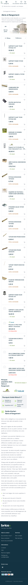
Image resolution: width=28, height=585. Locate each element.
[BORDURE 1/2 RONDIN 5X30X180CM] (14, 134)
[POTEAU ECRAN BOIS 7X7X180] (14, 224)
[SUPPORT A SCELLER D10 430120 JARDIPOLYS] (14, 312)
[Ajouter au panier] (24, 53)
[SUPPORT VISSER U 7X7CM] (14, 75)
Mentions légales (5, 553)
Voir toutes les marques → (21, 382)
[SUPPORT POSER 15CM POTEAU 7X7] (14, 297)
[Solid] (19, 390)
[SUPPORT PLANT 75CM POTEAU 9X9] (14, 119)
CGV (2, 550)
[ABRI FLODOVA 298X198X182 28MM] (14, 164)
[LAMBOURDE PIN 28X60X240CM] (14, 90)
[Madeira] (6, 390)
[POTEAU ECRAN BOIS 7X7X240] (14, 179)
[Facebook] (2, 567)
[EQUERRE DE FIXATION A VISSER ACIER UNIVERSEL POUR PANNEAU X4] (14, 194)
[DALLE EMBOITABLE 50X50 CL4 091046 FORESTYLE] (14, 356)
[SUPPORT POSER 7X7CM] (14, 62)
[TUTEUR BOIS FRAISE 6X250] (14, 238)
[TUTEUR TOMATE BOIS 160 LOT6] (14, 267)
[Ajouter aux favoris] (24, 43)
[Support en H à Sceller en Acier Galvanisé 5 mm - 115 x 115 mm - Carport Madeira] (14, 149)
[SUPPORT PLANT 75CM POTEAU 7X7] (14, 48)
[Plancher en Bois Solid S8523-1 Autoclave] (14, 326)
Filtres (8, 38)
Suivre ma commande (7, 540)
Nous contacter (5, 538)
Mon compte (18, 535)
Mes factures (18, 538)
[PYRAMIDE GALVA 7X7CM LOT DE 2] (14, 209)
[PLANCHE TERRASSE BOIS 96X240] (14, 282)
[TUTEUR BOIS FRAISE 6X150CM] (14, 252)
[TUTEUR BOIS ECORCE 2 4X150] (14, 341)
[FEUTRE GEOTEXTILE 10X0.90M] (14, 104)
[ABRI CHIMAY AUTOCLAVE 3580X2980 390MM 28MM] (14, 370)
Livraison (3, 547)
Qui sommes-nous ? (6, 535)
